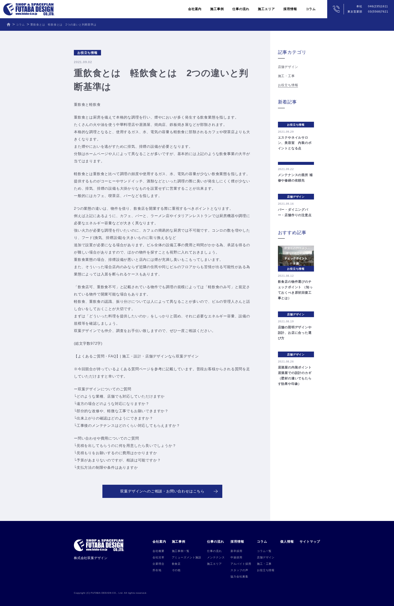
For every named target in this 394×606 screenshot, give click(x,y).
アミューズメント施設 (187, 557)
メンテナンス (216, 557)
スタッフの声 (239, 570)
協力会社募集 (239, 576)
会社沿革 (158, 557)
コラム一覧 (264, 551)
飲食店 (176, 563)
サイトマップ (310, 541)
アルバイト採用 (241, 563)
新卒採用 (236, 551)
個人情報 (287, 541)
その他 (176, 570)
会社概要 (158, 551)
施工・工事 (286, 76)
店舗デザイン (288, 67)
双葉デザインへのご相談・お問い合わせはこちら (162, 491)
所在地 (157, 570)
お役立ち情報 (288, 85)
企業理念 (158, 563)
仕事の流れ (214, 551)
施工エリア (266, 9)
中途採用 (236, 557)
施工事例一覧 (181, 551)
